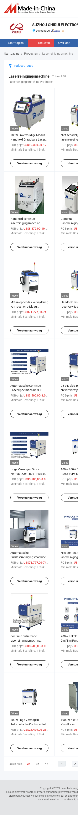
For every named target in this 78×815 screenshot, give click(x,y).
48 (46, 764)
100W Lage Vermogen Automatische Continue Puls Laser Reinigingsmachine (28, 724)
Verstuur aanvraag (29, 163)
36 (37, 764)
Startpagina (16, 43)
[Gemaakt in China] (30, 8)
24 (28, 763)
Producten (43, 43)
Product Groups (22, 66)
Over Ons (64, 43)
